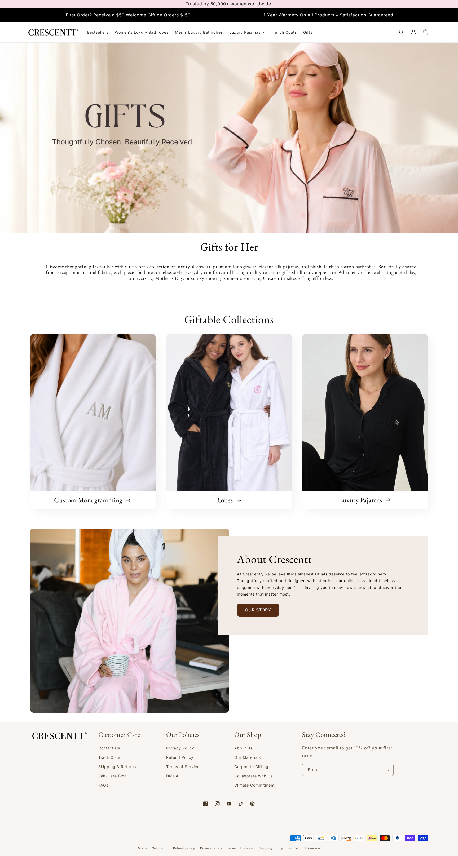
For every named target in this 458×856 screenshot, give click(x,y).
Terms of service (240, 848)
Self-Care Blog (112, 776)
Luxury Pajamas (361, 500)
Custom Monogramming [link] (89, 500)
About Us (243, 748)
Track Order (110, 757)
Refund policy (184, 848)
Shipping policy (270, 848)
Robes (225, 500)
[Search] (402, 32)
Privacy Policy (180, 748)
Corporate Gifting (251, 766)
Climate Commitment (254, 785)
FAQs (103, 785)
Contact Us (109, 748)
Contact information (304, 848)
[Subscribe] (387, 770)
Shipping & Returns (117, 766)
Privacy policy (211, 848)
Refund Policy (179, 757)
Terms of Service (182, 766)
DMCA (172, 776)
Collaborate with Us (253, 776)
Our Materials (247, 757)
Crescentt (159, 848)
